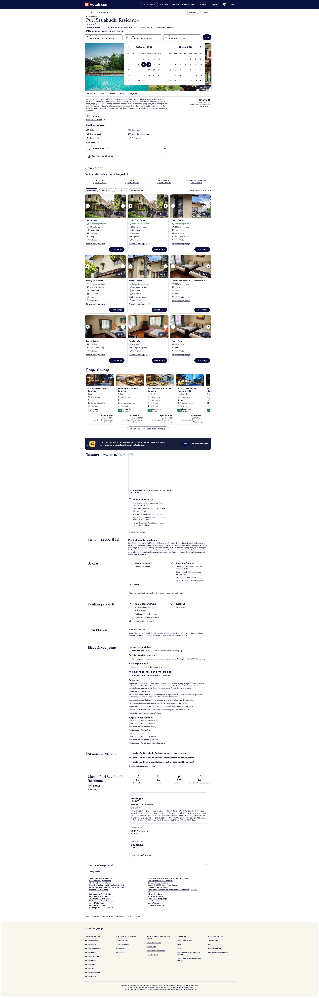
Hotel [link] (88, 916)
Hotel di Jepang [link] (90, 952)
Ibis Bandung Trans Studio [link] (100, 894)
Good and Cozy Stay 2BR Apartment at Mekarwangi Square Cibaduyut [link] (173, 890)
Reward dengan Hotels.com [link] (218, 952)
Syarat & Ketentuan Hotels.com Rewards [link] (189, 959)
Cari (207, 37)
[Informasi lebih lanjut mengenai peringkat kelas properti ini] (96, 24)
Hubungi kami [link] (120, 948)
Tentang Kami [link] (213, 940)
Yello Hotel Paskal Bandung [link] (100, 878)
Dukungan (202, 4)
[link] (204, 12)
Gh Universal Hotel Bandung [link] (101, 901)
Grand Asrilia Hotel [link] (97, 905)
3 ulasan (91, 789)
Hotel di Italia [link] (90, 964)
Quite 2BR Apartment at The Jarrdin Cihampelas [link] (168, 878)
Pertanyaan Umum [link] (122, 944)
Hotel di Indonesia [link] (91, 940)
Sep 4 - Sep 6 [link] (196, 183)
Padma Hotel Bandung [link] (98, 889)
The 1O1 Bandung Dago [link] (157, 898)
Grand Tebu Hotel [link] (97, 903)
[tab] (95, 871)
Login (232, 4)
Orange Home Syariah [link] (98, 896)
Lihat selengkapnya (136, 532)
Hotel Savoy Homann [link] (156, 896)
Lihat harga (117, 249)
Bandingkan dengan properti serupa (149, 429)
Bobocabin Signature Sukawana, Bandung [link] (106, 887)
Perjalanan (215, 4)
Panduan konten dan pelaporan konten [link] (188, 953)
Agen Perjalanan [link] (152, 955)
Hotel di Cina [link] (89, 968)
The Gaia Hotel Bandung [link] (99, 883)
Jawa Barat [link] (104, 916)
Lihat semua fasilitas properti (141, 621)
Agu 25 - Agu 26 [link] (100, 183)
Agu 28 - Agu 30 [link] (164, 183)
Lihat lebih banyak (136, 584)
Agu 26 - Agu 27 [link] (132, 183)
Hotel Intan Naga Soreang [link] (100, 881)
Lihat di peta (135, 492)
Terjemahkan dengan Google (141, 804)
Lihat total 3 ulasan (94, 119)
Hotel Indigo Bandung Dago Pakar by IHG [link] (106, 885)
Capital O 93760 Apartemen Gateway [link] (163, 885)
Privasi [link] (179, 944)
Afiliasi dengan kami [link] (154, 943)
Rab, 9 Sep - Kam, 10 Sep (140, 38)
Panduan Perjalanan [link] (215, 948)
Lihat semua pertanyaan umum (141, 766)
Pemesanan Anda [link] (122, 940)
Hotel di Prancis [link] (90, 976)
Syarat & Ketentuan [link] (184, 940)
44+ (205, 87)
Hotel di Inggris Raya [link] (92, 972)
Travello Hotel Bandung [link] (158, 887)
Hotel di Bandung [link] (116, 916)
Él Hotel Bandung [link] (155, 894)
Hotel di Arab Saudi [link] (92, 956)
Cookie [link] (180, 948)
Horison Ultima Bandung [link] (158, 883)
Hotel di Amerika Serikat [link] (93, 948)
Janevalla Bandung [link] (156, 905)
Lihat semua (91, 142)
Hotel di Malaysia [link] (91, 944)
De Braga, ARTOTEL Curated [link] (101, 907)
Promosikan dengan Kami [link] (156, 951)
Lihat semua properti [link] (99, 12)
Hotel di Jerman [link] (90, 960)
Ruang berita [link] (151, 947)
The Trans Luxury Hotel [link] (99, 898)
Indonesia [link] (95, 916)
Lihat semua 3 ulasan (141, 855)
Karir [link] (209, 944)
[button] (138, 59)
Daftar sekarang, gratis (199, 444)
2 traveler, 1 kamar (177, 38)
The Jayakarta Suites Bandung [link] (160, 881)
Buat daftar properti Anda (183, 4)
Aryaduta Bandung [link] (156, 901)
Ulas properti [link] (120, 952)
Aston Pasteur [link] (154, 903)
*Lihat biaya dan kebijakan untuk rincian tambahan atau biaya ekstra (154, 593)
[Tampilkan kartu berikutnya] (210, 399)
